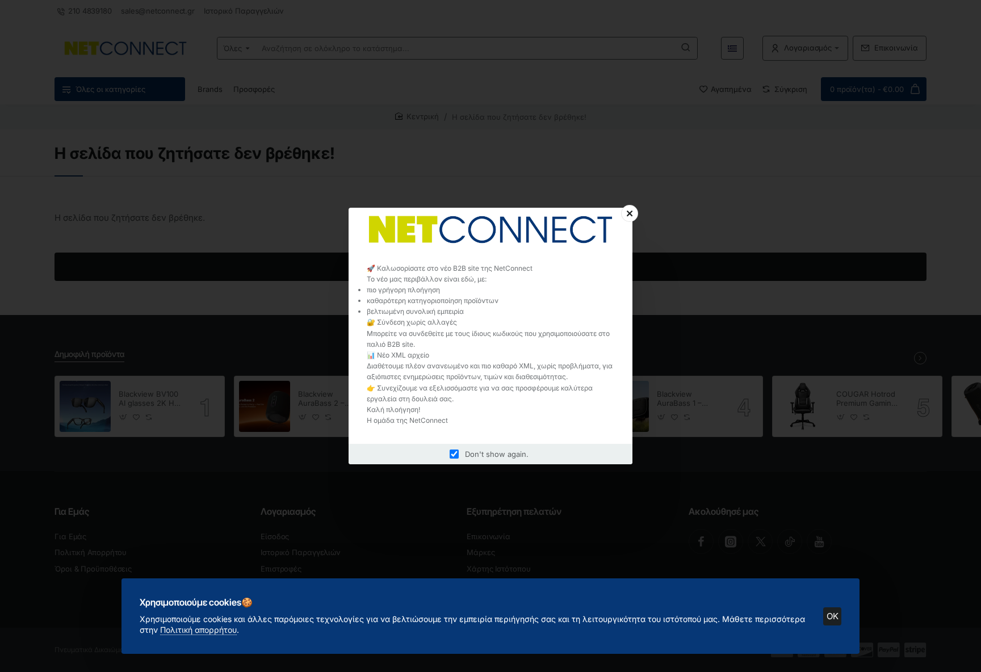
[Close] (629, 213)
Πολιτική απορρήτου (198, 630)
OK (833, 616)
